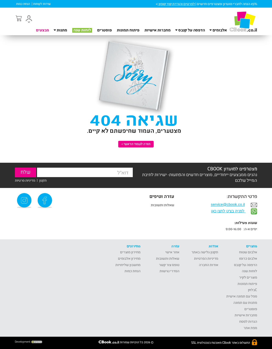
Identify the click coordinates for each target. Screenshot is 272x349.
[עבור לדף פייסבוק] (45, 200)
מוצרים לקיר (248, 277)
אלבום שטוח (248, 252)
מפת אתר (250, 327)
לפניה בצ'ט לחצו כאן (228, 211)
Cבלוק (252, 289)
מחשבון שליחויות (127, 264)
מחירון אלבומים (129, 258)
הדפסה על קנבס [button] (191, 29)
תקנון (43, 180)
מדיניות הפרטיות (206, 258)
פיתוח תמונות (128, 29)
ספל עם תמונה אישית (241, 296)
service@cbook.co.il (228, 205)
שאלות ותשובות (162, 205)
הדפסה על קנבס (245, 264)
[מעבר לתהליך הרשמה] (18, 18)
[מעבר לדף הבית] (243, 21)
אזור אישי (172, 252)
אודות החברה (208, 264)
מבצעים (42, 29)
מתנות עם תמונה (245, 302)
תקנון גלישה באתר (204, 252)
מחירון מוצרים (130, 252)
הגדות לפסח (248, 321)
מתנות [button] (62, 29)
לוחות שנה (82, 29)
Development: (23, 341)
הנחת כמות (23, 4)
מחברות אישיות (157, 29)
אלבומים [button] (219, 29)
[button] (29, 19)
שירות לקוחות (42, 4)
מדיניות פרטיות (25, 180)
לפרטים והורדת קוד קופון (177, 3)
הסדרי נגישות (169, 271)
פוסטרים (104, 29)
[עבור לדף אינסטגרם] (25, 200)
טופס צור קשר (169, 264)
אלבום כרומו (248, 258)
